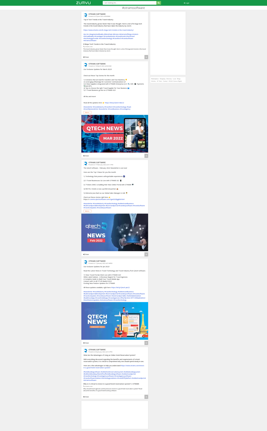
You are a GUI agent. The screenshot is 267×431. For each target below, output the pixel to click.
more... (87, 112)
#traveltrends (121, 36)
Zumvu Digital (177, 81)
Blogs (179, 78)
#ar (85, 34)
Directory (169, 78)
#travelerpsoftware (125, 205)
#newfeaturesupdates (92, 300)
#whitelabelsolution (134, 296)
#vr (87, 34)
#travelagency (125, 109)
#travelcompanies (90, 208)
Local (174, 78)
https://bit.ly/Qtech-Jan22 (120, 287)
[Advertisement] (98, 415)
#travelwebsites (109, 36)
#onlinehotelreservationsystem (112, 372)
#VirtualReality (89, 36)
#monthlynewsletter (91, 109)
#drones (116, 34)
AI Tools (159, 81)
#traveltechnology (105, 38)
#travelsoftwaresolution (92, 378)
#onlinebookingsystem (132, 372)
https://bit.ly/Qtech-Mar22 (114, 103)
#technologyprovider (91, 38)
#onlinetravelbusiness (126, 203)
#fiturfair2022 (125, 298)
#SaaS (129, 107)
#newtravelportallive (119, 296)
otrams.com (89, 47)
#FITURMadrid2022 (138, 298)
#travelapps (98, 36)
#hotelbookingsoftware (92, 372)
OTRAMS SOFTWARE (97, 14)
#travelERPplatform (124, 378)
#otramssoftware (90, 40)
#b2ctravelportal (112, 205)
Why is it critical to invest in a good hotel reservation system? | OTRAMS (111, 384)
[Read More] (146, 57)
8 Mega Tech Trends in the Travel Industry (99, 44)
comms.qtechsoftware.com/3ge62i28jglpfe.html (107, 199)
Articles (153, 81)
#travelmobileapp (101, 298)
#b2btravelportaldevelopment (94, 205)
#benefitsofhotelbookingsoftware (109, 374)
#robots (135, 34)
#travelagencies (114, 298)
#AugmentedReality (96, 34)
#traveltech (117, 38)
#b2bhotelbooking (90, 374)
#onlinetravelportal (129, 374)
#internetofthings (125, 34)
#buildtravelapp (89, 298)
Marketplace (155, 78)
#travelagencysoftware (105, 376)
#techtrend (130, 36)
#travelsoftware (127, 38)
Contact (165, 81)
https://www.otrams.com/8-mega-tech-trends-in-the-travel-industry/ (109, 30)
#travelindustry (98, 107)
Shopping (162, 78)
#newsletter (88, 107)
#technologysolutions (109, 378)
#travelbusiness (114, 109)
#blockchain (108, 34)
